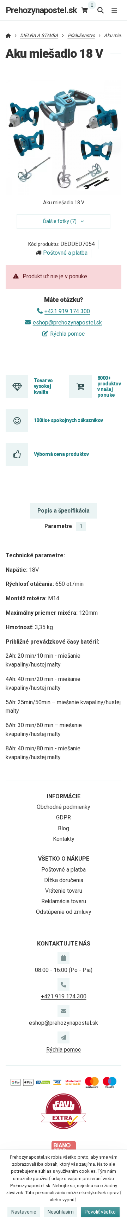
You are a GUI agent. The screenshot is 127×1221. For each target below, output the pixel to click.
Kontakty (63, 839)
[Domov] (8, 35)
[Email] (63, 1011)
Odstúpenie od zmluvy (63, 912)
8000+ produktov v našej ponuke (109, 386)
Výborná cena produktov (61, 454)
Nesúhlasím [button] (61, 1212)
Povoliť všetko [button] (100, 1212)
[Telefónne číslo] (63, 984)
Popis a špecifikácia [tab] (63, 510)
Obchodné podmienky (63, 807)
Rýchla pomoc (67, 333)
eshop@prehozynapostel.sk (67, 322)
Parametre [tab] (63, 526)
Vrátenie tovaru (63, 890)
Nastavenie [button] (23, 1212)
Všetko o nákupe (63, 858)
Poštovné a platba (65, 252)
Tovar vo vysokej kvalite (43, 386)
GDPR (63, 817)
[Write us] (63, 1037)
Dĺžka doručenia (63, 880)
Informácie (63, 796)
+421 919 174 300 (67, 311)
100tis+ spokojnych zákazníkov (68, 420)
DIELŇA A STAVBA (39, 35)
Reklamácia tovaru (63, 901)
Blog (63, 828)
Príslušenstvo (81, 35)
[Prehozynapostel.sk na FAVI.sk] (63, 1111)
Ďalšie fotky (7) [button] (60, 221)
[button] (111, 143)
